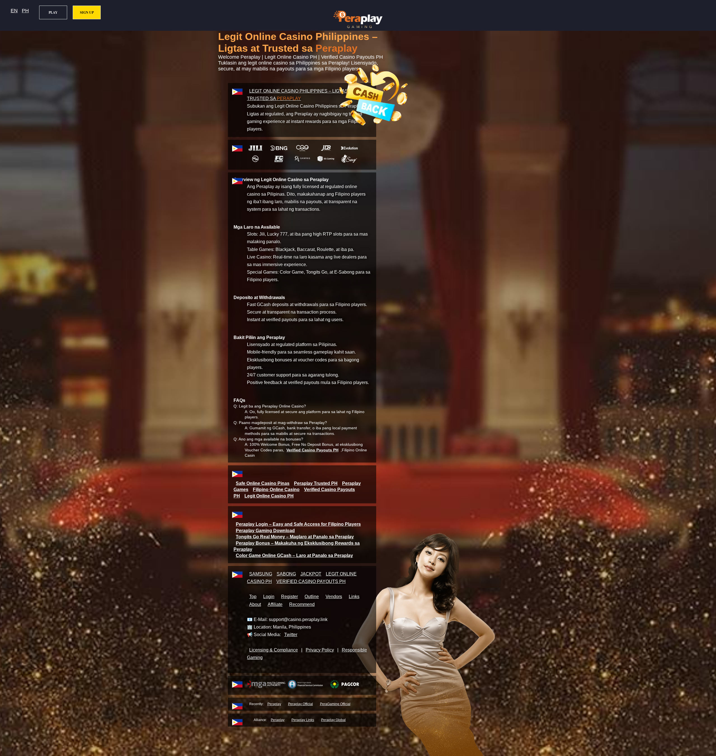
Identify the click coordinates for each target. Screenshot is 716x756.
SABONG (286, 574)
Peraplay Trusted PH (316, 483)
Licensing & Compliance (273, 650)
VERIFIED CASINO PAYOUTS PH (311, 581)
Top (252, 596)
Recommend (302, 604)
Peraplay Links (302, 720)
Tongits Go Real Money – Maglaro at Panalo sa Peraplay (295, 536)
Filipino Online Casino (276, 489)
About (255, 604)
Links (354, 596)
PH (25, 10)
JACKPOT (310, 574)
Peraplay (274, 704)
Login (268, 596)
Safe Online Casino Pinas (262, 483)
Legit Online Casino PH (269, 496)
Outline (312, 596)
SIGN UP (87, 12)
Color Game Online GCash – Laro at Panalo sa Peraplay (294, 555)
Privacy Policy (320, 650)
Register (289, 596)
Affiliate (275, 604)
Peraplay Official (300, 704)
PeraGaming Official (335, 704)
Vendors (334, 596)
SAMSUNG (260, 574)
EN (14, 10)
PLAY (53, 12)
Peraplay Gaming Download (265, 530)
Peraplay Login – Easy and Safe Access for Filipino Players (298, 524)
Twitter (290, 634)
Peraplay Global (333, 720)
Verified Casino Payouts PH (312, 450)
